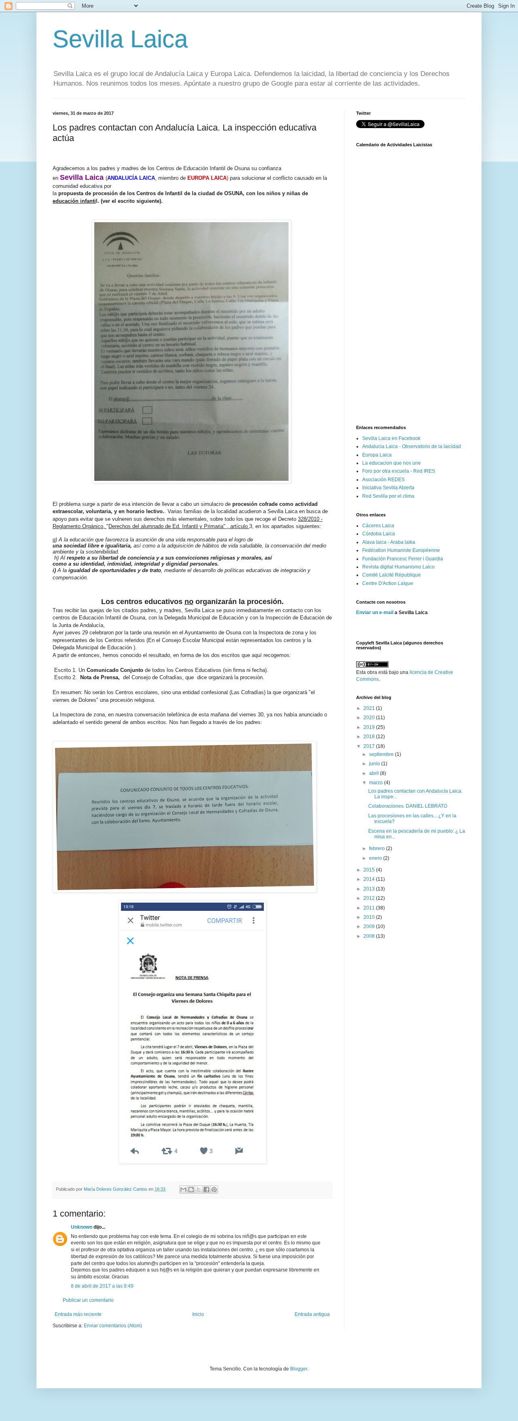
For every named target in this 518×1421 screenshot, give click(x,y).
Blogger (298, 1369)
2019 (369, 727)
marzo (376, 782)
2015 (369, 870)
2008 (369, 936)
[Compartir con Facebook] (206, 1189)
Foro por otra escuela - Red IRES (398, 471)
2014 (369, 879)
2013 (369, 889)
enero (376, 858)
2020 (369, 717)
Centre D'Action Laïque (387, 583)
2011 (369, 908)
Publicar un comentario (88, 1300)
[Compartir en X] (199, 1189)
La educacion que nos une (391, 463)
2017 (369, 746)
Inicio (198, 1314)
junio (375, 763)
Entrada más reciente (78, 1314)
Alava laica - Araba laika (388, 542)
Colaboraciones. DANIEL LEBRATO (407, 806)
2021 (369, 708)
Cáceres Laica (378, 525)
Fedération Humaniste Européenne (401, 550)
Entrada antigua (312, 1314)
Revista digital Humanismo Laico (398, 567)
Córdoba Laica (378, 534)
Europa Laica (377, 455)
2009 (369, 926)
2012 (369, 898)
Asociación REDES (383, 479)
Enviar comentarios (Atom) (113, 1325)
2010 (369, 917)
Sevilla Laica (120, 39)
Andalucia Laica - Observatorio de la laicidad (411, 446)
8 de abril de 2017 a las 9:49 (102, 1286)
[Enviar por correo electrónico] (183, 1189)
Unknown (81, 1227)
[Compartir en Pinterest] (214, 1189)
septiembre (382, 754)
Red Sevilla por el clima (388, 496)
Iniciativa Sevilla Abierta (388, 488)
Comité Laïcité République (391, 575)
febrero (377, 848)
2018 (369, 736)
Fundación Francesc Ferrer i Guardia (402, 559)
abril (374, 773)
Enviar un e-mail (374, 612)
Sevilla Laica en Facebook (391, 438)
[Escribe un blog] (191, 1189)
